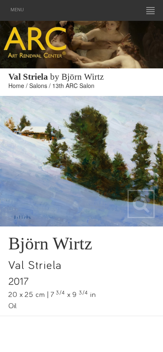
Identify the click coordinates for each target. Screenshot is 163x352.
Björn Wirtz (50, 243)
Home (16, 85)
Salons (38, 85)
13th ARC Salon (73, 85)
